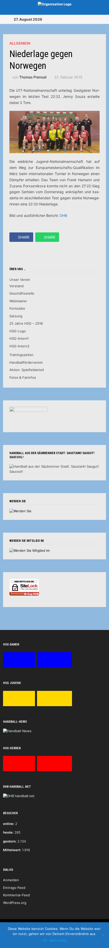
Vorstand (16, 286)
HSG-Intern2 (19, 346)
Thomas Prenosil (32, 77)
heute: (8, 832)
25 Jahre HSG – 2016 (26, 323)
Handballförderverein (26, 362)
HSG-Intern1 (19, 338)
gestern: (9, 841)
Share (23, 237)
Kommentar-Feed (16, 895)
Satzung (15, 316)
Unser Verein (19, 280)
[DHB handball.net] (18, 796)
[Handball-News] (17, 731)
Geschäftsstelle (21, 293)
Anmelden (11, 880)
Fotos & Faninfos (22, 377)
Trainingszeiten (21, 355)
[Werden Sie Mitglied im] (29, 550)
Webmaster (18, 301)
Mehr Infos (58, 940)
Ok (45, 940)
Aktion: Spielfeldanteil (26, 370)
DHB (63, 215)
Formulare (17, 308)
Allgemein (19, 43)
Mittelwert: (12, 850)
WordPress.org (14, 903)
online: (8, 824)
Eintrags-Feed (14, 888)
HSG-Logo (17, 331)
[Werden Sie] (20, 511)
